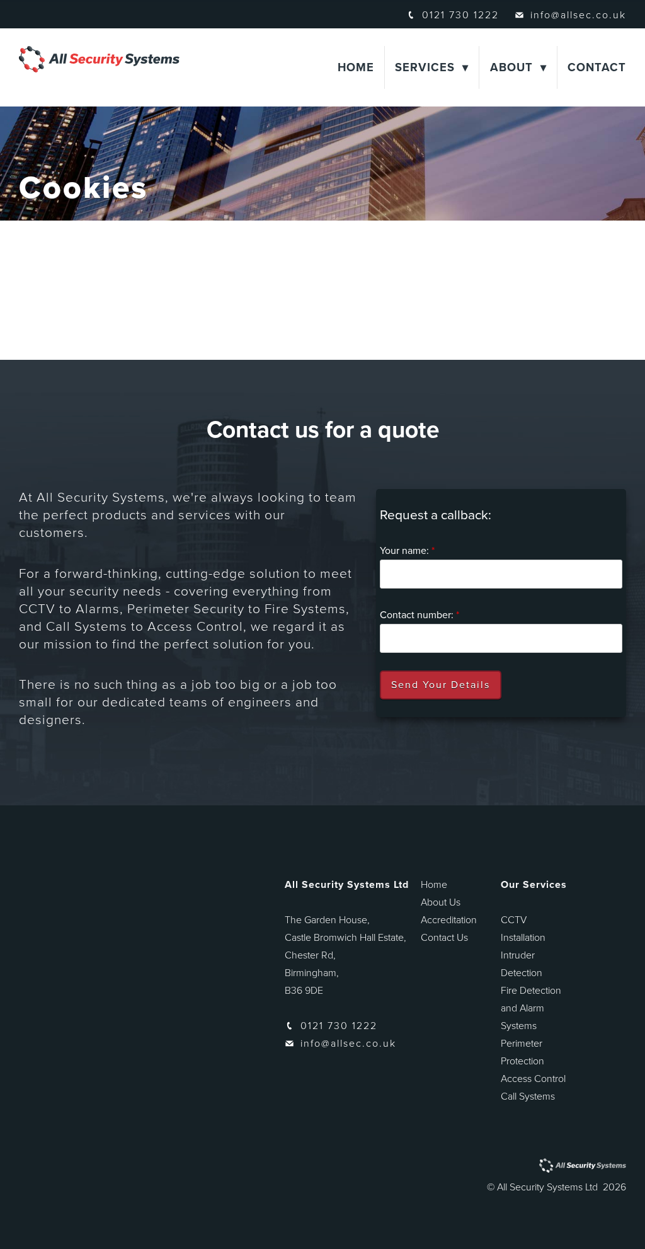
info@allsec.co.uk (578, 15)
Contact (597, 67)
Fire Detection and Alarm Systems (531, 1008)
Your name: (407, 550)
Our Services (534, 884)
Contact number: (419, 615)
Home (356, 67)
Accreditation (449, 920)
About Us (440, 902)
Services (425, 67)
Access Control (533, 1079)
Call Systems (528, 1096)
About (511, 67)
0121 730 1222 (460, 15)
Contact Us (444, 937)
